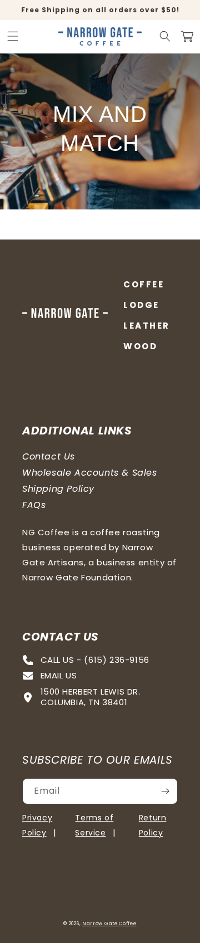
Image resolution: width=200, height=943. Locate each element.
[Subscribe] (165, 791)
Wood (140, 346)
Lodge (141, 305)
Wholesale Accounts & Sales (89, 472)
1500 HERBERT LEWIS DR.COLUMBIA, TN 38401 (91, 697)
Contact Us (48, 456)
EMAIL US (59, 676)
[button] (13, 36)
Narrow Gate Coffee (109, 923)
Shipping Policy (58, 488)
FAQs (34, 505)
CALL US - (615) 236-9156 (95, 660)
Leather (146, 325)
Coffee (143, 284)
